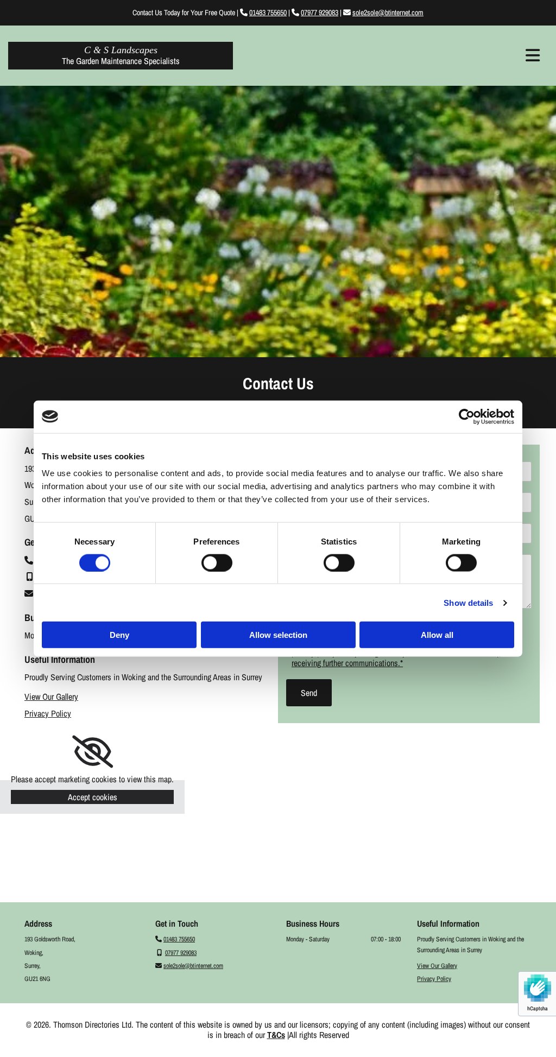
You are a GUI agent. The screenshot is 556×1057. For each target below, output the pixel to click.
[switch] (216, 562)
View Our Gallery (51, 696)
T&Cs (276, 1035)
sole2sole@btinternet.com (388, 12)
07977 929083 (319, 12)
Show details (468, 602)
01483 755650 (268, 12)
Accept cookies (92, 797)
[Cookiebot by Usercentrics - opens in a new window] (466, 416)
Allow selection (278, 635)
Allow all (437, 635)
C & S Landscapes (120, 50)
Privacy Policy (47, 713)
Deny (119, 635)
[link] (92, 752)
